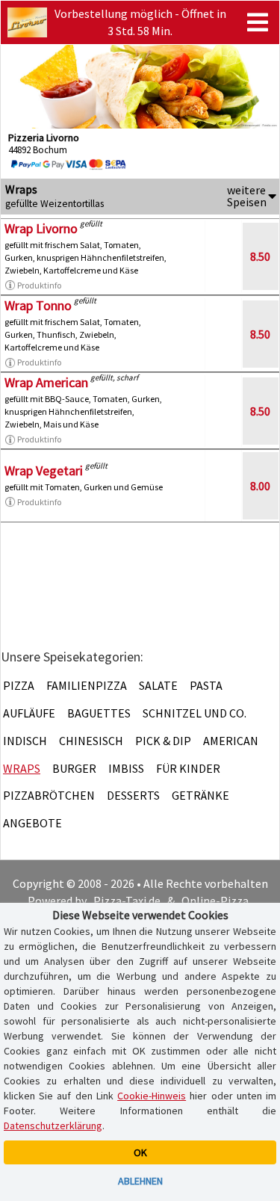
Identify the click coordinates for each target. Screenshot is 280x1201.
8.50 (260, 256)
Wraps (21, 768)
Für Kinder (188, 768)
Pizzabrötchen (49, 795)
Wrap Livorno (41, 228)
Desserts (133, 795)
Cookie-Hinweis (151, 1095)
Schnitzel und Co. (194, 713)
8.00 (260, 485)
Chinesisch (91, 740)
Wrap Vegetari (43, 470)
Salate (158, 685)
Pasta (206, 685)
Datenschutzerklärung (53, 1125)
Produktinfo (39, 285)
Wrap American (46, 382)
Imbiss (126, 768)
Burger (74, 768)
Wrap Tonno (38, 305)
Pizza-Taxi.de (127, 900)
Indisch (25, 740)
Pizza (18, 685)
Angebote (32, 822)
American (230, 740)
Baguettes (99, 713)
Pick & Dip (163, 740)
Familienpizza (86, 685)
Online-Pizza (215, 900)
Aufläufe (29, 713)
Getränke (200, 795)
